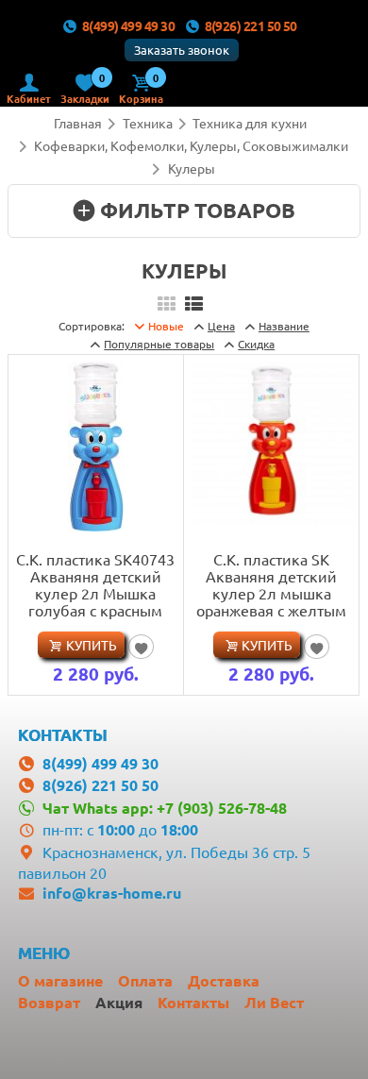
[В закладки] (141, 646)
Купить (91, 644)
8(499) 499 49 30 (128, 25)
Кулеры (191, 168)
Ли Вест (274, 1002)
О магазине (60, 980)
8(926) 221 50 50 (251, 25)
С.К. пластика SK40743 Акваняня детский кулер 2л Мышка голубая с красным (95, 584)
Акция (118, 1002)
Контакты (193, 1002)
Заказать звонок (181, 50)
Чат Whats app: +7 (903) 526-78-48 (164, 808)
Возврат (49, 1002)
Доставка (223, 980)
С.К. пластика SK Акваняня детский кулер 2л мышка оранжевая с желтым (271, 584)
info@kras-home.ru (111, 892)
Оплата (145, 980)
